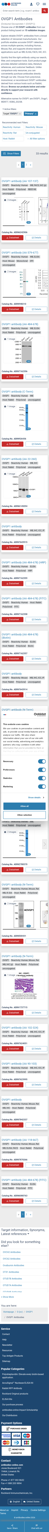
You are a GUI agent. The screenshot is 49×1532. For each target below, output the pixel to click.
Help (4, 1339)
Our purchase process (12, 1404)
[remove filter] (20, 113)
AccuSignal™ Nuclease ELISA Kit (17, 1383)
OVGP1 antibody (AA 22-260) (19, 459)
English (16, 1501)
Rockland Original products (15, 1393)
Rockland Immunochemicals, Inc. (17, 1493)
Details (37, 237)
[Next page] (30, 165)
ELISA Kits (7, 1399)
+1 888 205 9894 (13, 1483)
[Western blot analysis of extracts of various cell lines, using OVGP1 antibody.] (23, 484)
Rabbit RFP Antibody (12, 1388)
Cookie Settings (38, 1510)
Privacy (24, 1510)
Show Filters (13, 153)
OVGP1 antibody (12, 526)
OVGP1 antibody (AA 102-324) (20, 1027)
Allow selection (24, 815)
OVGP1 (29, 1312)
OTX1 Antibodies (11, 1272)
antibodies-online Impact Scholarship (20, 1410)
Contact (6, 1334)
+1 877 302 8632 (16, 1480)
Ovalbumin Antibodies (13, 1265)
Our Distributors (9, 1415)
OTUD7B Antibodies (12, 1278)
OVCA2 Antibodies (11, 1258)
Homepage (8, 1312)
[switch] (42, 770)
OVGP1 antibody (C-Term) (17, 391)
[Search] (45, 10)
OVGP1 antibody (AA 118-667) (20, 1139)
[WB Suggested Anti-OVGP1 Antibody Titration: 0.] (23, 842)
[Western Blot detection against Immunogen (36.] (23, 282)
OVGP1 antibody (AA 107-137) (20, 181)
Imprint (14, 1510)
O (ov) (20, 1312)
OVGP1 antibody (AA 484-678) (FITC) (24, 598)
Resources (7, 1350)
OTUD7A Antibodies (12, 1285)
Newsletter (7, 1345)
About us (4, 1510)
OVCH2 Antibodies (12, 1252)
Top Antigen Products (12, 1356)
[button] (44, 212)
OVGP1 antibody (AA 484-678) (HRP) (24, 562)
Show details (34, 797)
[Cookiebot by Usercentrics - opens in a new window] (34, 714)
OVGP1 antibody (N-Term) (17, 709)
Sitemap (6, 1361)
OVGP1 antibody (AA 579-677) (20, 252)
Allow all (24, 806)
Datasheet (14, 237)
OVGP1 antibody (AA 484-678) (20, 324)
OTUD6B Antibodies (12, 1292)
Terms (3, 1513)
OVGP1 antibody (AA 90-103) (19, 1063)
